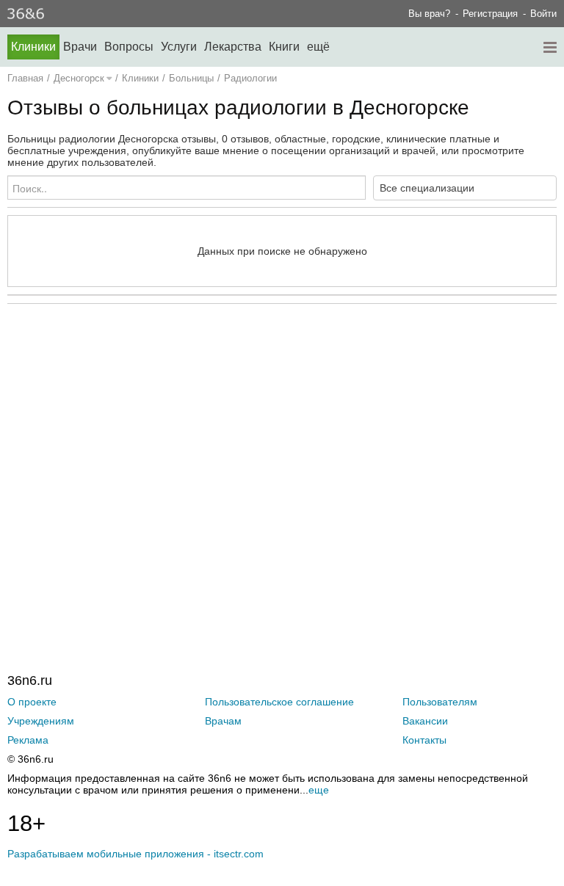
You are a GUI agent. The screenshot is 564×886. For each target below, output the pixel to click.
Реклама (27, 740)
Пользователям (439, 702)
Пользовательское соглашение (279, 702)
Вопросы (128, 46)
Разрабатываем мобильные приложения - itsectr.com (135, 854)
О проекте (32, 702)
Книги (284, 46)
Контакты (424, 740)
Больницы (191, 78)
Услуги (179, 46)
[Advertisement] (282, 458)
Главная (25, 78)
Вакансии (425, 721)
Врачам (223, 721)
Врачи (80, 46)
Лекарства (232, 46)
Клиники (33, 46)
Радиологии (250, 78)
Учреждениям (40, 721)
